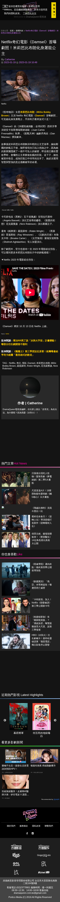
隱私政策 (36, 826)
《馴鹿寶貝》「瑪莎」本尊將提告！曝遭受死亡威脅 (42, 584)
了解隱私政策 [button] (29, 13)
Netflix (3, 104)
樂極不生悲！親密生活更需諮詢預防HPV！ (15, 767)
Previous (4, 720)
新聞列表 (19, 31)
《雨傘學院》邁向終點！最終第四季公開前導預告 (42, 567)
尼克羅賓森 (46, 366)
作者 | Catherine (30, 403)
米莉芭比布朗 (27, 112)
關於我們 (11, 826)
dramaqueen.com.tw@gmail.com (30, 893)
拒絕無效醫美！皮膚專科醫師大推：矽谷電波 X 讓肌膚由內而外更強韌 (15, 793)
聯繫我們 (49, 826)
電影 (24, 363)
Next (55, 720)
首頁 (12, 31)
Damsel (40, 115)
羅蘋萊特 (21, 366)
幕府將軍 (19, 733)
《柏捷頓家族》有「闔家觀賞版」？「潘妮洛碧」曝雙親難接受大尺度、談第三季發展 (42, 623)
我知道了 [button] (54, 10)
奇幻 (18, 363)
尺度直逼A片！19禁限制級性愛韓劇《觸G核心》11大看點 (42, 493)
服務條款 (24, 826)
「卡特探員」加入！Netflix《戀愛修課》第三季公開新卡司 (42, 602)
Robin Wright (33, 366)
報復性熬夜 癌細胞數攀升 (43, 765)
